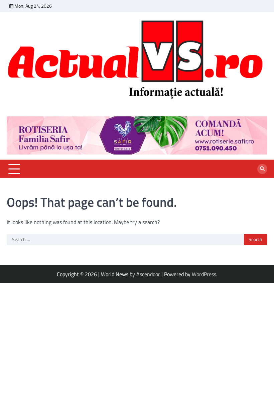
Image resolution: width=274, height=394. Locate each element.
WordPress (204, 274)
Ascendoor (148, 274)
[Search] (262, 169)
